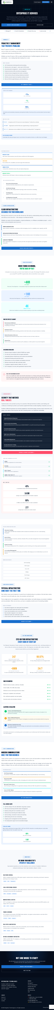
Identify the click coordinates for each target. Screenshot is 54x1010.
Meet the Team (27, 970)
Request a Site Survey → (27, 621)
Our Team (3, 999)
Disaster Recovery (32, 31)
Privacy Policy (46, 1007)
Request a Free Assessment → (14, 25)
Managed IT (8, 31)
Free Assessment (46, 2)
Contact (3, 1000)
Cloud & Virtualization (19, 31)
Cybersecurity (43, 31)
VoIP (29, 991)
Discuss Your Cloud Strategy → (27, 248)
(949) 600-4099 (40, 25)
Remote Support (37, 2)
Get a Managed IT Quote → (27, 84)
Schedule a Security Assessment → (27, 452)
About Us (3, 997)
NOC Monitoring (31, 990)
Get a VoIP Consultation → (27, 797)
